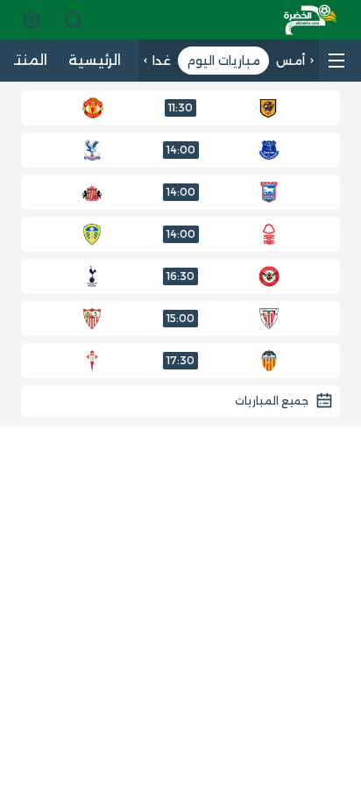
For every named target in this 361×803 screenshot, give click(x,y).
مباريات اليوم (223, 60)
